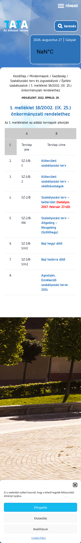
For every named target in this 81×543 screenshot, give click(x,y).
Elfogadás (40, 507)
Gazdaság (59, 76)
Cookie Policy (38, 538)
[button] (75, 485)
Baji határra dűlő (53, 259)
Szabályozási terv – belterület (55, 202)
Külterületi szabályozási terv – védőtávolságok (55, 181)
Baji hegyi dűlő (51, 243)
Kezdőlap (20, 76)
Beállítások (40, 529)
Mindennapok (39, 76)
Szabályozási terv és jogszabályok (34, 81)
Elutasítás (40, 518)
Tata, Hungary (55, 51)
